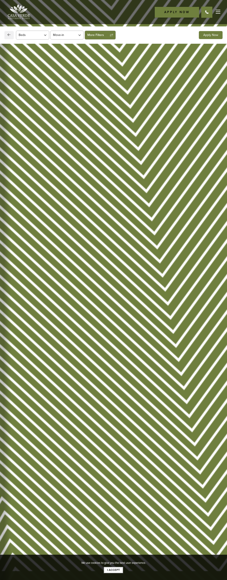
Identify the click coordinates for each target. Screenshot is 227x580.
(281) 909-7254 (26, 304)
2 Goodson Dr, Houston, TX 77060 (43, 293)
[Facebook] (14, 315)
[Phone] (206, 12)
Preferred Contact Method (137, 306)
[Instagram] (22, 315)
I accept (113, 570)
